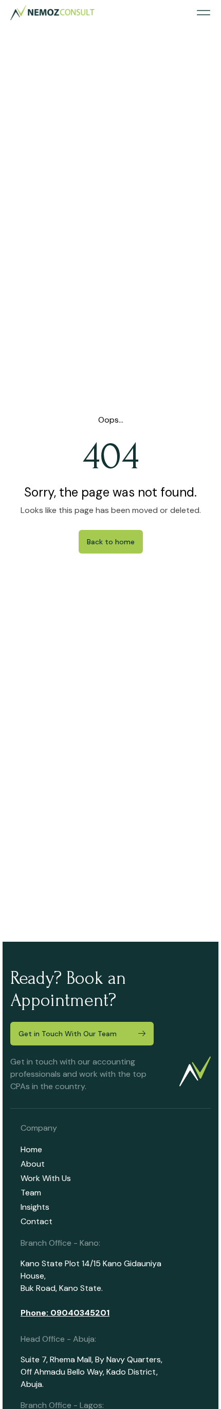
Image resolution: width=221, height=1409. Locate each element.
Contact (36, 1221)
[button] (203, 13)
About (33, 1163)
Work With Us (46, 1178)
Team (31, 1192)
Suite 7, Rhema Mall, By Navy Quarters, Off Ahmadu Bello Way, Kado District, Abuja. (91, 1371)
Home (31, 1149)
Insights (35, 1207)
